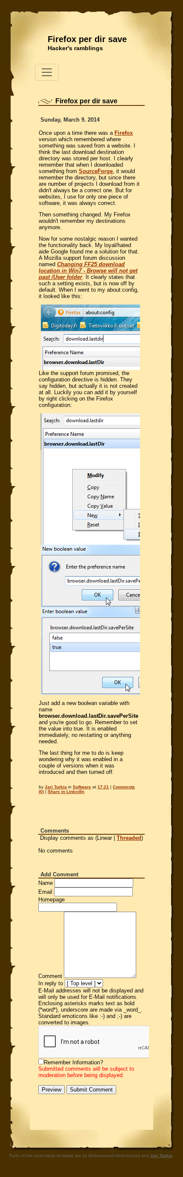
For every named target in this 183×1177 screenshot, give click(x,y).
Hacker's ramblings (75, 48)
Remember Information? (73, 1062)
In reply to (50, 983)
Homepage (51, 899)
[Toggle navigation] (47, 72)
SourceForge (96, 171)
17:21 (103, 787)
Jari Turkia (56, 787)
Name (45, 883)
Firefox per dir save (87, 39)
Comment (50, 976)
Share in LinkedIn (66, 791)
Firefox (123, 133)
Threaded (129, 838)
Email (45, 892)
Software (82, 787)
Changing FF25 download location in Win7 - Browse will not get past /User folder (88, 270)
